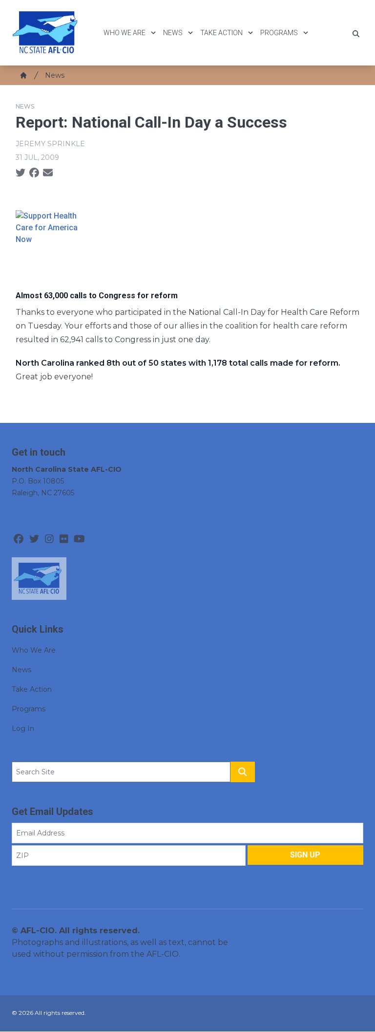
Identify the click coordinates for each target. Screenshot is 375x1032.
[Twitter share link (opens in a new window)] (20, 173)
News (173, 33)
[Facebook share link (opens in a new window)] (34, 173)
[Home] (23, 75)
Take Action (221, 33)
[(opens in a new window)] (187, 242)
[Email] (48, 173)
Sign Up (305, 854)
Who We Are (125, 33)
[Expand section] (153, 33)
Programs (279, 33)
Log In (23, 728)
